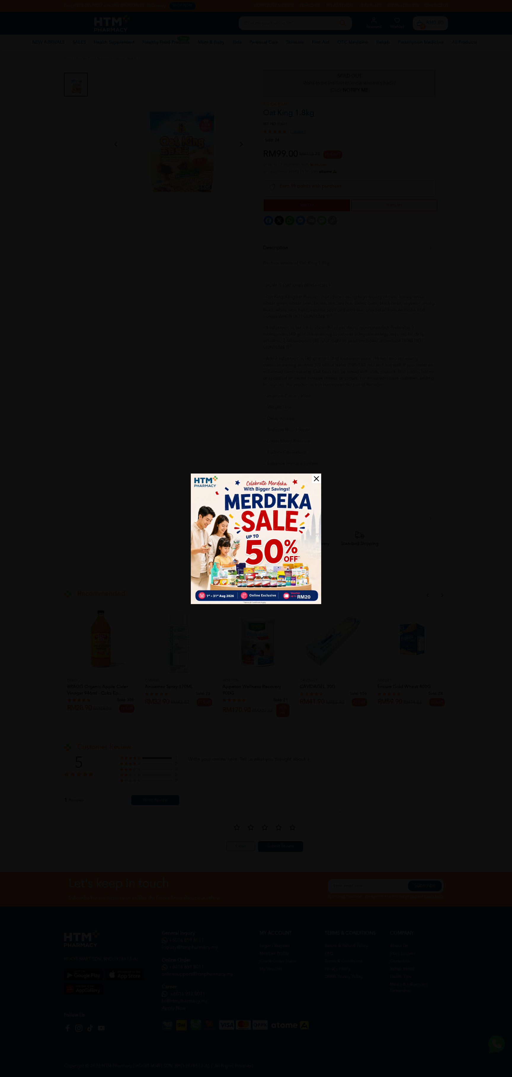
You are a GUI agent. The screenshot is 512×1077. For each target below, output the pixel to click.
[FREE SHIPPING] (256, 539)
